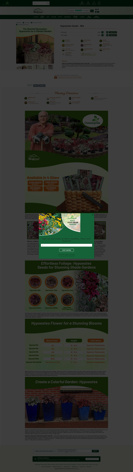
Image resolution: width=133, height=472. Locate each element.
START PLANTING (66, 250)
